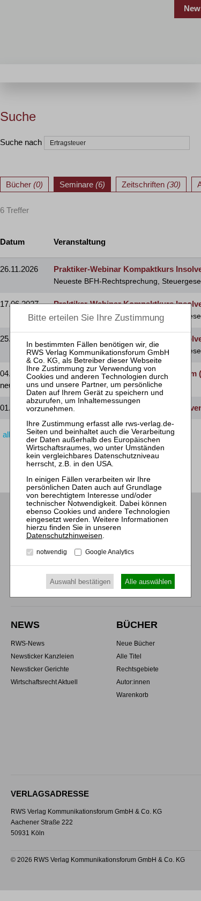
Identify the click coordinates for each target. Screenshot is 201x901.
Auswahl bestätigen (80, 582)
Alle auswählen (148, 582)
